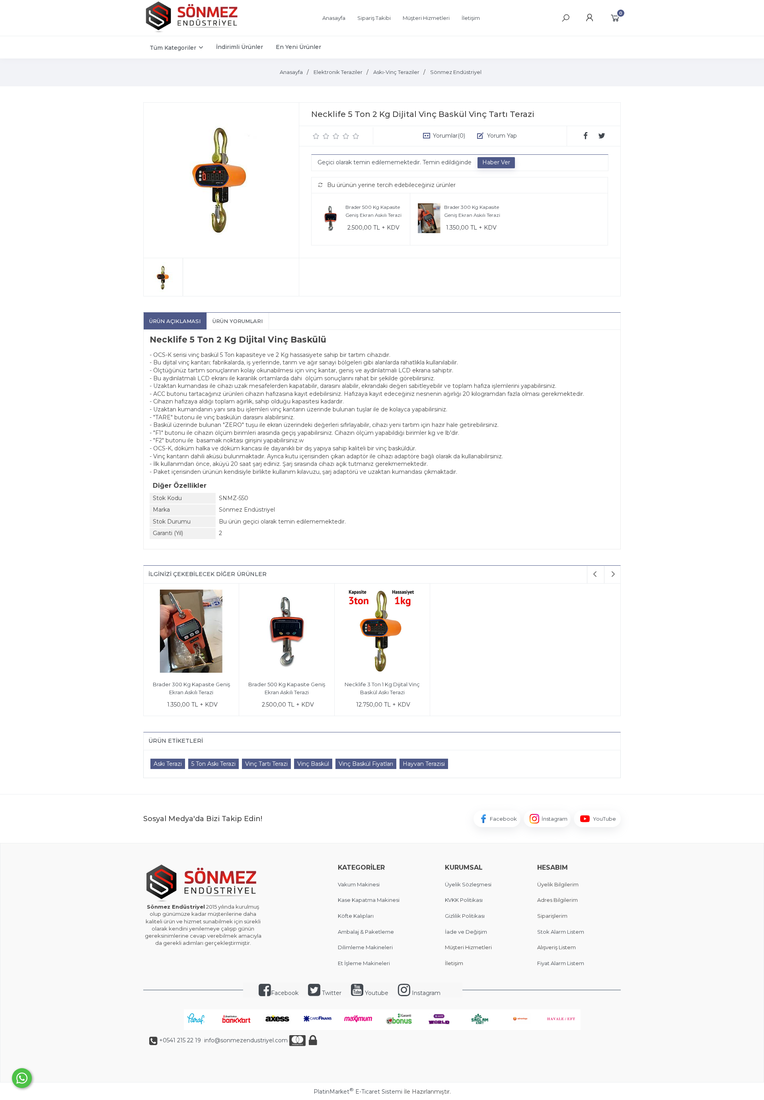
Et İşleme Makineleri (364, 963)
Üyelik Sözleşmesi (468, 884)
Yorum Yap (502, 135)
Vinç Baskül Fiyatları (366, 763)
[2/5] (321, 136)
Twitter (330, 993)
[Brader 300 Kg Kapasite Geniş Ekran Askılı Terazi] (429, 219)
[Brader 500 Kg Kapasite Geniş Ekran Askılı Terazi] (330, 219)
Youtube (375, 993)
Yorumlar (449, 135)
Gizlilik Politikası (465, 916)
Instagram (425, 993)
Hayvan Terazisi (424, 763)
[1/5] (316, 136)
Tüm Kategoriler (173, 47)
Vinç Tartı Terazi (266, 763)
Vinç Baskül (313, 763)
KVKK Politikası (464, 900)
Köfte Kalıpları (356, 916)
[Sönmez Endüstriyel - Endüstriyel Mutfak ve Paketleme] (193, 31)
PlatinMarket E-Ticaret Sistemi (358, 1091)
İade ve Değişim (466, 932)
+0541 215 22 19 (180, 1040)
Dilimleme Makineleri (365, 947)
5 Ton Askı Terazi (213, 763)
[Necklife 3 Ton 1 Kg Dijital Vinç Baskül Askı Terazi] (382, 632)
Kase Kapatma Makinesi (369, 900)
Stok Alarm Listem (560, 932)
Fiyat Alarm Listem (560, 963)
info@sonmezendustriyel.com (245, 1040)
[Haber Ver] (496, 162)
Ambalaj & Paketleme (366, 932)
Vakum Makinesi (359, 884)
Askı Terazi (168, 763)
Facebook (284, 993)
